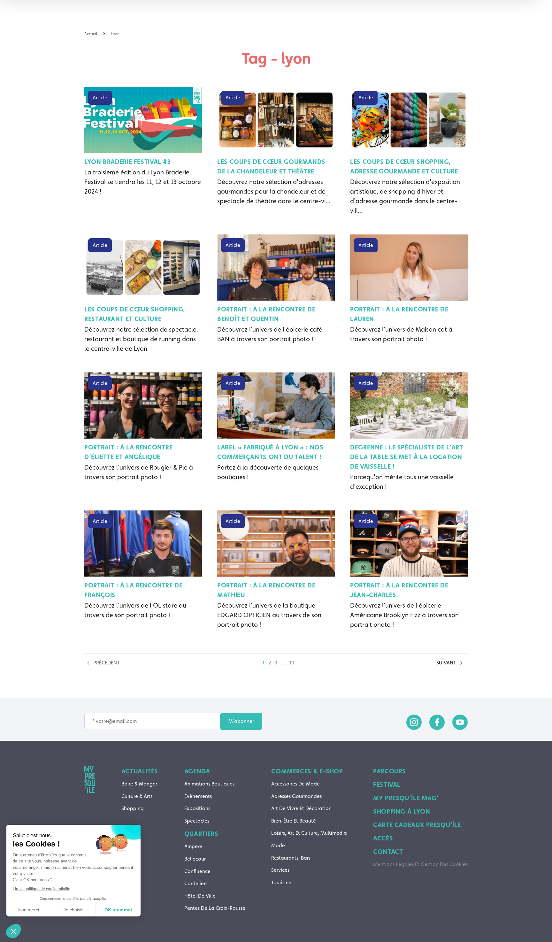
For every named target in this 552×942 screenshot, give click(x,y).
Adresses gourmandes (296, 796)
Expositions (197, 808)
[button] (13, 931)
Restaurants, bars (290, 858)
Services (280, 870)
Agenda (197, 771)
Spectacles (196, 821)
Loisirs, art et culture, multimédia (309, 833)
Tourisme (281, 882)
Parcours (389, 771)
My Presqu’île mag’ (406, 798)
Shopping (132, 808)
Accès (383, 838)
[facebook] (437, 722)
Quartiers (201, 834)
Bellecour (195, 859)
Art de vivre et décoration (301, 808)
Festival (387, 784)
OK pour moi (118, 909)
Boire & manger (139, 784)
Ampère (193, 846)
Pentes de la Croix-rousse (214, 908)
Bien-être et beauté (293, 821)
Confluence (197, 871)
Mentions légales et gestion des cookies (420, 864)
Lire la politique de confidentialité (41, 889)
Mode (278, 845)
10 (291, 663)
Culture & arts (136, 796)
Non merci (28, 909)
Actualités (139, 771)
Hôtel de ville (200, 896)
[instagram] (414, 722)
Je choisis (73, 909)
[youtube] (460, 722)
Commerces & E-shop (307, 771)
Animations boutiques (209, 784)
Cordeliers (195, 883)
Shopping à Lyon (401, 811)
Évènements (198, 796)
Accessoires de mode (295, 784)
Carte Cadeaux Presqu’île (417, 825)
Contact (388, 851)
